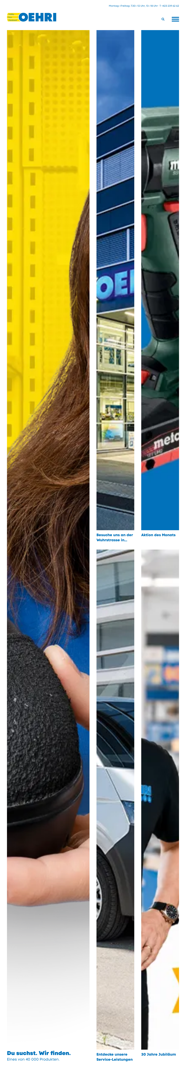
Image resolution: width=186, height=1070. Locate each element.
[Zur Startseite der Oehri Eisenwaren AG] (31, 17)
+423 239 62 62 (170, 5)
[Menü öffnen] (175, 19)
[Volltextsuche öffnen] (163, 19)
